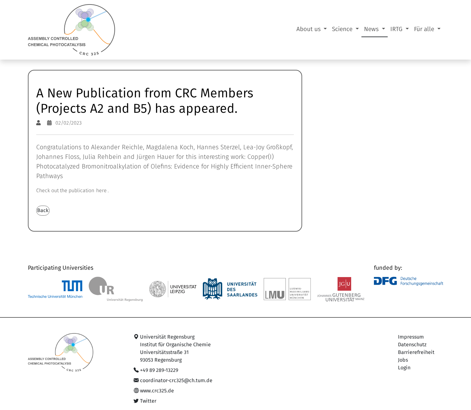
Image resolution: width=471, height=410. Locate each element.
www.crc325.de (157, 390)
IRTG (397, 29)
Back (42, 210)
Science (343, 29)
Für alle (425, 29)
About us (309, 29)
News (372, 29)
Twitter (148, 401)
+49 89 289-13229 (159, 370)
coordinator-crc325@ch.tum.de (176, 380)
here (101, 190)
